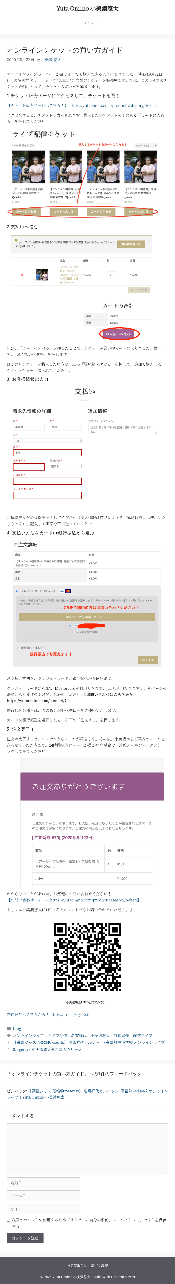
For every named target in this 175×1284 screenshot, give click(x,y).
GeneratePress (123, 1276)
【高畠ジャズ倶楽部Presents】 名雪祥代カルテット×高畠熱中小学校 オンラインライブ (89, 1042)
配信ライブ (142, 1035)
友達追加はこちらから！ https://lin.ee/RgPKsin (49, 1014)
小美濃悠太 (100, 1035)
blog (17, 1028)
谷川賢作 (121, 1035)
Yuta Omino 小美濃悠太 (88, 8)
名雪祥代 (79, 1035)
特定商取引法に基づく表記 (87, 1265)
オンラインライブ (28, 1035)
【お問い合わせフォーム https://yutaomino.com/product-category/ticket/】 (74, 900)
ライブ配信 (57, 1035)
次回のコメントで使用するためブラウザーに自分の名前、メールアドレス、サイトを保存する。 (89, 1223)
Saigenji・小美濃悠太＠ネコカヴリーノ (47, 1049)
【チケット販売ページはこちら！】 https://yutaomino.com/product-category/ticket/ (81, 105)
